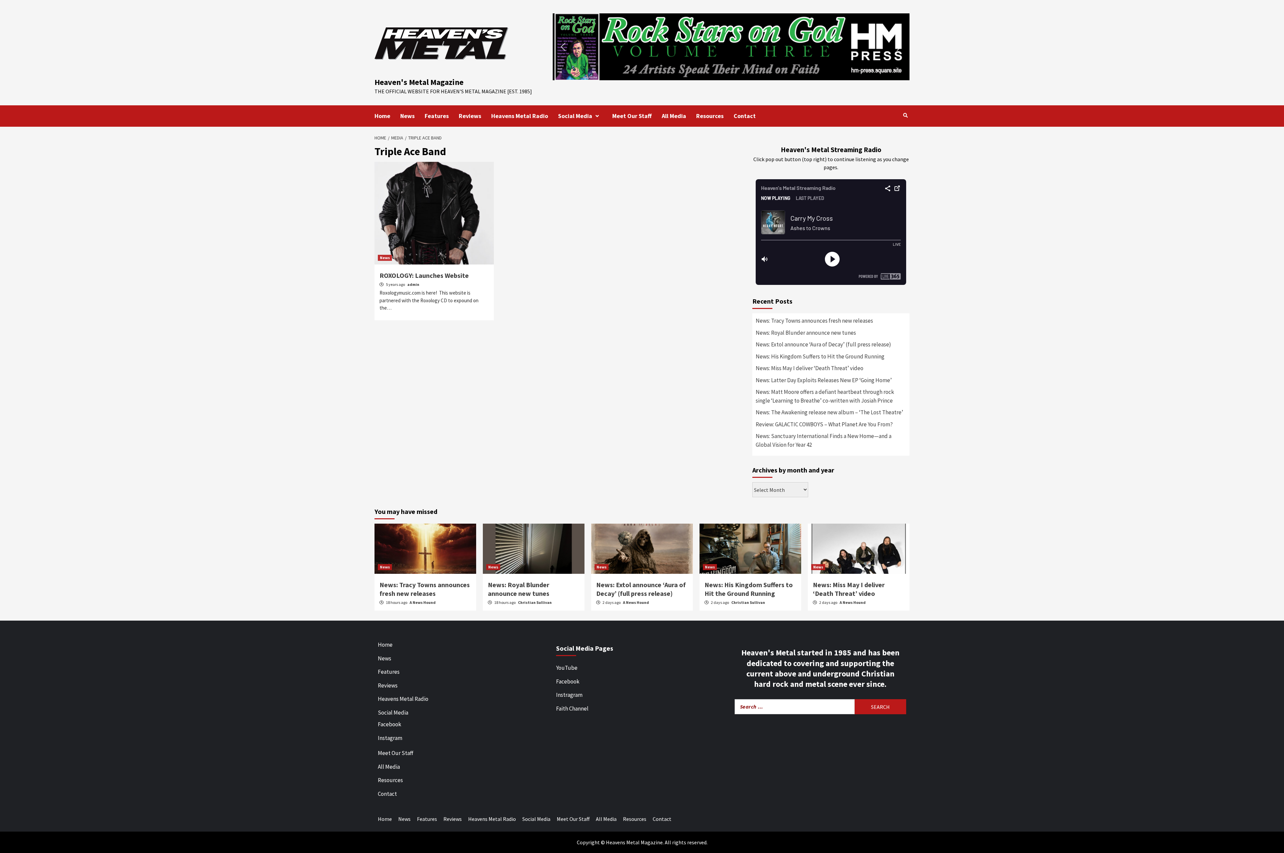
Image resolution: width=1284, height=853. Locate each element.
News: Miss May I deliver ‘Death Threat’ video (809, 368)
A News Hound (423, 602)
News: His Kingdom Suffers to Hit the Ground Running (820, 356)
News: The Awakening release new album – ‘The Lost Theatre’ (829, 412)
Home (382, 116)
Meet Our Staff (632, 116)
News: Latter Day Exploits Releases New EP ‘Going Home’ (824, 380)
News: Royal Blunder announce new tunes (806, 332)
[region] (731, 46)
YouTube (566, 667)
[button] (731, 46)
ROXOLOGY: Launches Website (424, 275)
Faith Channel (572, 708)
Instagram (390, 738)
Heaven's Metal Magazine (418, 82)
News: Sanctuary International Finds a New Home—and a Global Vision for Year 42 (823, 440)
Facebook (389, 724)
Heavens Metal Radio (519, 116)
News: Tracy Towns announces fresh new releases (814, 320)
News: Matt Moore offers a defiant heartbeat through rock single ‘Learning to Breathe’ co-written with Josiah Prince (825, 396)
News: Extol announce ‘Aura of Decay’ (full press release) (823, 344)
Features (437, 116)
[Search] (905, 115)
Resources (710, 116)
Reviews (470, 116)
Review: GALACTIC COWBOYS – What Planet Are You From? (824, 424)
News (407, 116)
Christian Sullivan (535, 602)
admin (413, 284)
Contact (745, 116)
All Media (674, 116)
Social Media (575, 116)
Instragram (569, 695)
